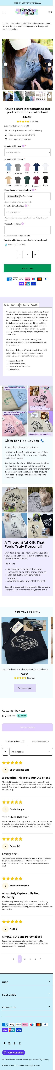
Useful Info (24, 305)
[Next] (49, 64)
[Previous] (5, 64)
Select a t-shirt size (12, 146)
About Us (34, 305)
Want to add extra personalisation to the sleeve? (25, 240)
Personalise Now (24, 688)
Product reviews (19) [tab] (15, 741)
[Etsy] (20, 1043)
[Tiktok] (14, 1043)
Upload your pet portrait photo (17, 190)
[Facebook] (4, 1043)
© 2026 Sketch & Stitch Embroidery (16, 1059)
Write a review (27, 727)
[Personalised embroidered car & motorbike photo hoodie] (24, 640)
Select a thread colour (14, 206)
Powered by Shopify (41, 1059)
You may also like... (27, 611)
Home (5, 23)
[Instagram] (9, 1043)
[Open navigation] (7, 12)
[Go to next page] (41, 959)
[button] (23, 121)
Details (6, 305)
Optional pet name (12, 224)
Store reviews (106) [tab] (40, 741)
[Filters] (5, 752)
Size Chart (15, 305)
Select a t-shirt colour (13, 159)
